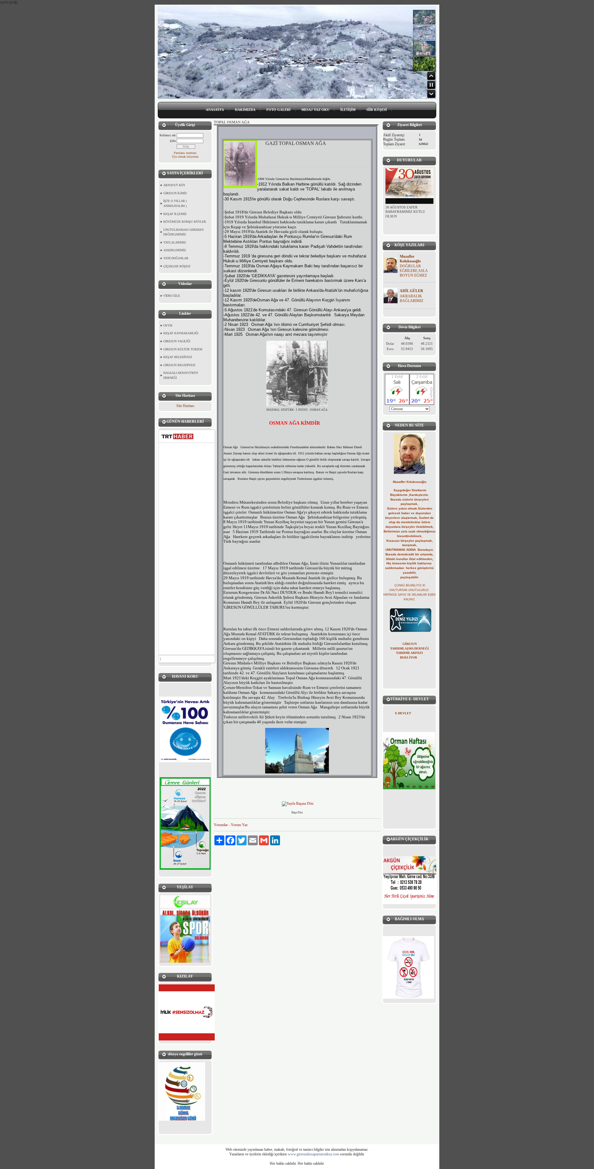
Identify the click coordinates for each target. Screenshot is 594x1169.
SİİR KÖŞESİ (376, 110)
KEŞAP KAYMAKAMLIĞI (180, 333)
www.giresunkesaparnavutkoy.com (313, 1154)
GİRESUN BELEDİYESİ (179, 365)
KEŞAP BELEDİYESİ (177, 357)
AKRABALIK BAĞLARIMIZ (411, 298)
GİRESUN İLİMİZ (175, 193)
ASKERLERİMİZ (174, 250)
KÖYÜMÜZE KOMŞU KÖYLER (184, 221)
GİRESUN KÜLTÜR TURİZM (182, 349)
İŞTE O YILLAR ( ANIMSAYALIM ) (175, 203)
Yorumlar (221, 825)
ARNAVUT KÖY (174, 185)
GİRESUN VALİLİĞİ (176, 341)
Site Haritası (185, 406)
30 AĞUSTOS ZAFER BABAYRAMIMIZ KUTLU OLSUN (405, 205)
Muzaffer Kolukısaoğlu (410, 258)
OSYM (167, 325)
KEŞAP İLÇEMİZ (175, 214)
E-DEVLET (403, 713)
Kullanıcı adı (168, 135)
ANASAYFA (215, 110)
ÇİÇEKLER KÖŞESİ (176, 266)
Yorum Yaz (239, 825)
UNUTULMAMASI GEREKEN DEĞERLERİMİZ (183, 232)
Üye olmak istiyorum (185, 156)
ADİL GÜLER (411, 291)
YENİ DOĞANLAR (175, 258)
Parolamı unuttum (185, 153)
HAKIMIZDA (245, 110)
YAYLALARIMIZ (174, 242)
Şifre (173, 140)
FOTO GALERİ (278, 110)
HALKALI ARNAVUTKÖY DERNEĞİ (180, 375)
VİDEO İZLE (171, 295)
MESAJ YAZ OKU (315, 110)
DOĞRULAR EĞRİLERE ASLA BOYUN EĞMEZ (414, 271)
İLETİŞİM (347, 110)
